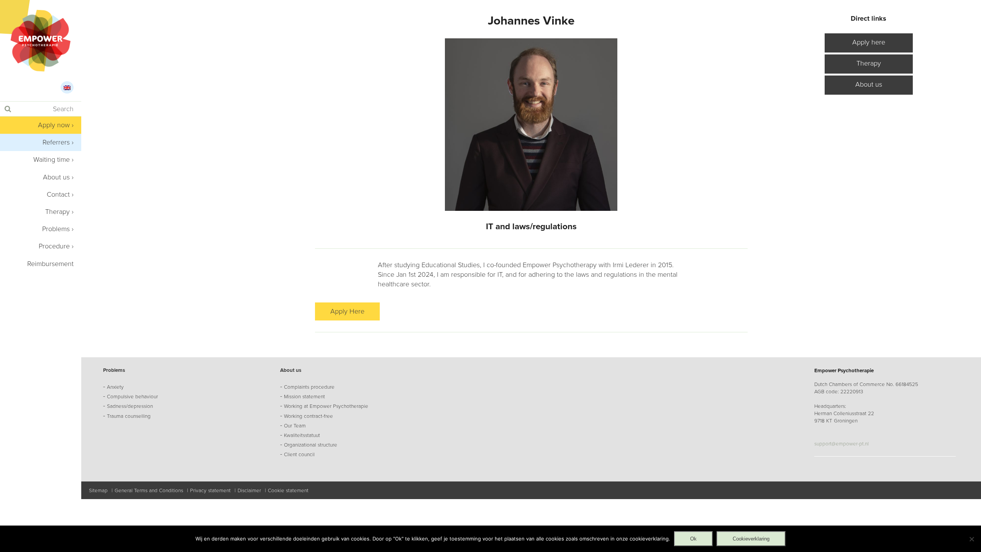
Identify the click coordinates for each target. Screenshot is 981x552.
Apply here (868, 42)
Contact (58, 194)
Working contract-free (308, 416)
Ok (693, 539)
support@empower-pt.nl (841, 444)
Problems (56, 229)
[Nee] (971, 539)
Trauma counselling (129, 416)
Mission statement (304, 397)
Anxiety (115, 387)
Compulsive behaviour (132, 397)
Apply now (54, 125)
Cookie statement (288, 491)
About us (56, 177)
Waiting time (51, 159)
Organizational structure (310, 445)
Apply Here (347, 311)
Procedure (54, 246)
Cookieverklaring (751, 539)
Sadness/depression (130, 406)
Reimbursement (50, 264)
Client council (299, 455)
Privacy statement (210, 491)
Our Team (295, 426)
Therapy (57, 211)
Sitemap (98, 491)
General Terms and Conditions (149, 491)
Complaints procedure (309, 387)
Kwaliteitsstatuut (302, 435)
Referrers (56, 142)
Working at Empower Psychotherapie (326, 406)
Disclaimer (249, 491)
